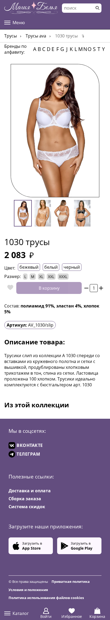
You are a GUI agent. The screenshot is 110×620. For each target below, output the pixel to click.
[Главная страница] (31, 8)
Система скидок (27, 507)
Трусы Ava (36, 36)
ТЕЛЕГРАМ (28, 454)
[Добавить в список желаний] (9, 288)
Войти (46, 616)
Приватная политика (71, 581)
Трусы (10, 36)
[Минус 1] (86, 288)
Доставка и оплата (30, 491)
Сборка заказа (25, 499)
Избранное (71, 616)
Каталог (21, 613)
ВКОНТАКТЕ (30, 445)
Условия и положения (28, 589)
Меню (19, 22)
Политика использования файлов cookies (46, 597)
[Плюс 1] (101, 288)
